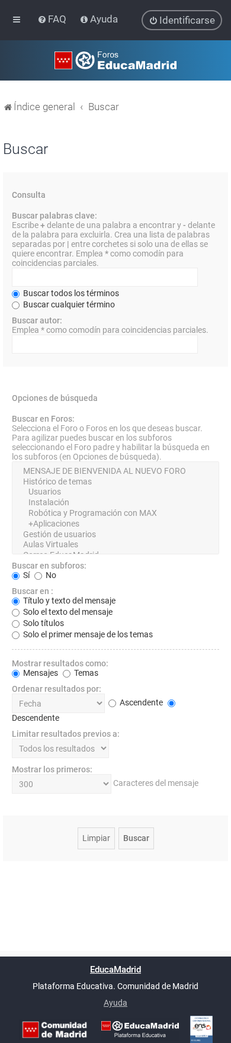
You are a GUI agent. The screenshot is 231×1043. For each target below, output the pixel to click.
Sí (25, 575)
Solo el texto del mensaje (67, 612)
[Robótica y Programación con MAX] (115, 513)
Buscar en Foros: (43, 418)
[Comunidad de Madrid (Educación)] (54, 1029)
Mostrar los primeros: (52, 769)
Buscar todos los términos (70, 293)
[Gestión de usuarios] (115, 534)
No (50, 575)
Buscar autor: (37, 320)
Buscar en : (32, 591)
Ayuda (115, 1003)
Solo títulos (42, 623)
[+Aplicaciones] (115, 524)
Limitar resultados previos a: (66, 734)
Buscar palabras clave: (54, 215)
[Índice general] (115, 60)
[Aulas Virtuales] (115, 545)
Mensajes (39, 673)
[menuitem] (53, 19)
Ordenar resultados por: (56, 689)
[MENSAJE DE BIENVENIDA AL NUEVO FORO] (115, 471)
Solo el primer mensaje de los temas (87, 634)
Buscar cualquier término (68, 304)
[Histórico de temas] (115, 482)
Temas (85, 673)
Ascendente (140, 702)
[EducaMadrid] (140, 1029)
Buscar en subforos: (49, 565)
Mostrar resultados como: (60, 663)
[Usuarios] (115, 492)
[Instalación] (115, 503)
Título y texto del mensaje (68, 600)
